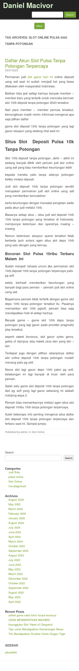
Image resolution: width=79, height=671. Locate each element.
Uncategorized (17, 486)
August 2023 (16, 555)
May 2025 (14, 504)
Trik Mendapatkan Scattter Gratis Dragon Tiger (36, 634)
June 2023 (14, 565)
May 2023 (14, 569)
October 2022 (16, 583)
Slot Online (38, 432)
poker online (15, 477)
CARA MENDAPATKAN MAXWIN (29, 620)
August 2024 (16, 523)
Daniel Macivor (28, 5)
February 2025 (17, 513)
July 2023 (14, 560)
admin (24, 432)
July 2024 (14, 527)
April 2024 (14, 537)
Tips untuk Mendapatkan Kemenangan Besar (35, 629)
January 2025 (16, 518)
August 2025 (16, 500)
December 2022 (18, 578)
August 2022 (16, 592)
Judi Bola (14, 472)
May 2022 (14, 597)
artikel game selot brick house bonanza (32, 615)
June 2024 (14, 532)
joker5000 (11, 652)
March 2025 (15, 509)
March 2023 (15, 574)
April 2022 (14, 602)
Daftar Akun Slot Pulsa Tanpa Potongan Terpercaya (35, 63)
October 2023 (16, 546)
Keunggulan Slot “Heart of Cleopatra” (30, 624)
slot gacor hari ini (40, 77)
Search (9, 452)
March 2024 (15, 541)
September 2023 (18, 551)
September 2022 (18, 588)
